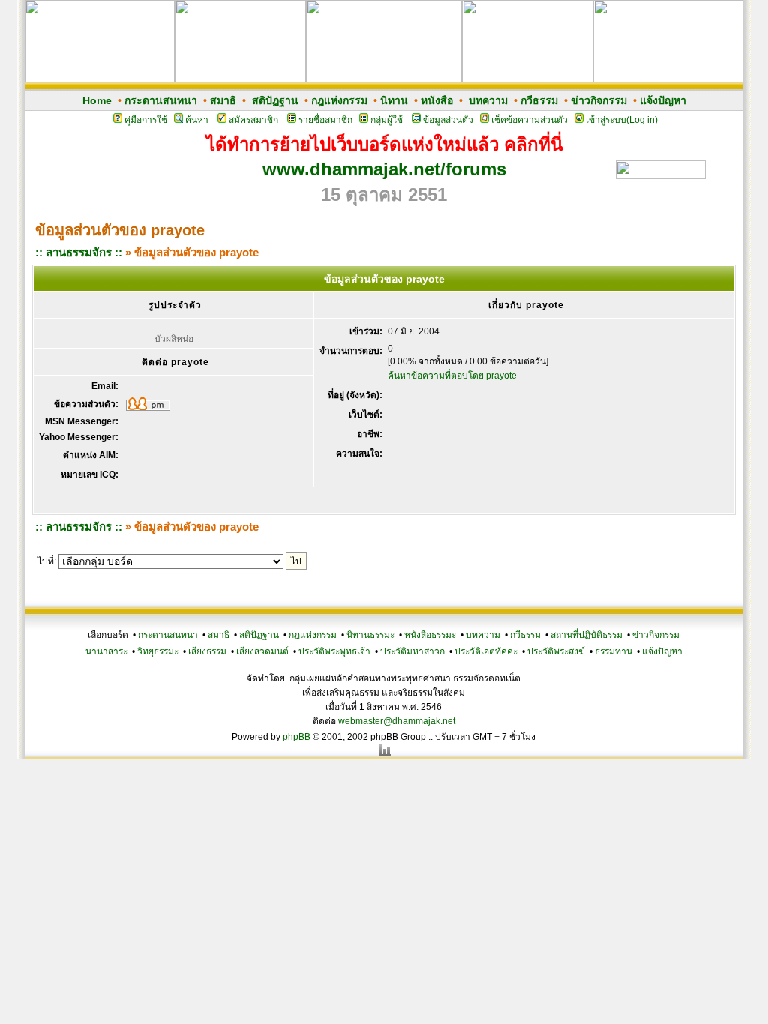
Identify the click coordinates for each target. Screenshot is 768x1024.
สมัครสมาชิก (253, 120)
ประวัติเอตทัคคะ (486, 651)
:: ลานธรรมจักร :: (78, 252)
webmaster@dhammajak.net (396, 721)
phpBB (296, 737)
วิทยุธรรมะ (157, 651)
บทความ (488, 100)
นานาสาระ (107, 651)
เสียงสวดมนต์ (262, 651)
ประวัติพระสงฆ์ (556, 651)
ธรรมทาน (613, 651)
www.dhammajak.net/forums (384, 169)
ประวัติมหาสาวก (412, 651)
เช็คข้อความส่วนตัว (529, 120)
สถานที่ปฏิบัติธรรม (586, 635)
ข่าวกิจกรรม (599, 100)
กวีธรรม (539, 100)
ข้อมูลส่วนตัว (448, 120)
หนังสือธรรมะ (430, 635)
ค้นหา (196, 120)
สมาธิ (223, 100)
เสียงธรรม (207, 651)
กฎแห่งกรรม (339, 100)
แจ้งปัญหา (663, 100)
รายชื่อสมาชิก (325, 120)
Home (97, 100)
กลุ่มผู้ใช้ (386, 120)
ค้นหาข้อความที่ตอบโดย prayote (452, 375)
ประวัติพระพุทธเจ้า (334, 651)
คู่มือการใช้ (145, 120)
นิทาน (394, 100)
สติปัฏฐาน (275, 100)
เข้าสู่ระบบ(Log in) (622, 120)
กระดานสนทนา (160, 100)
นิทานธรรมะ (370, 635)
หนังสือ (437, 100)
